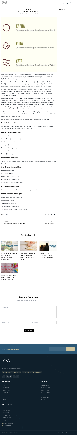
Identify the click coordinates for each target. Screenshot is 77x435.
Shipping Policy (7, 412)
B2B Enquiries (6, 400)
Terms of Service (7, 417)
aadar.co (8, 432)
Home (4, 385)
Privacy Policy (6, 415)
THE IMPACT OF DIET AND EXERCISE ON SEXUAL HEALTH (8, 278)
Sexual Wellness (45, 385)
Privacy (59, 432)
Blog (4, 397)
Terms (63, 432)
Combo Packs (6, 392)
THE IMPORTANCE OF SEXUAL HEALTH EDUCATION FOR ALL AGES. (27, 256)
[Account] (67, 3)
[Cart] (70, 3)
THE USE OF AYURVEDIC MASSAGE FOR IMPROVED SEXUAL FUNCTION (9, 256)
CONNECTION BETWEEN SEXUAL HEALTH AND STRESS (46, 255)
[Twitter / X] (14, 376)
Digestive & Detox (45, 390)
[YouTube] (10, 376)
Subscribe (70, 349)
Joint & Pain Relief (45, 397)
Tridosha (6, 214)
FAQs (4, 420)
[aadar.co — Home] (32, 3)
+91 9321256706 (7, 425)
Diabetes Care (44, 395)
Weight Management (46, 400)
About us (5, 395)
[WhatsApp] (17, 376)
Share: (47, 214)
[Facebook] (7, 376)
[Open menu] (73, 3)
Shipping (73, 432)
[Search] (63, 3)
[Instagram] (3, 376)
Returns (67, 432)
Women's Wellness (45, 392)
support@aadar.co (8, 423)
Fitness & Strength (45, 387)
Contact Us (6, 408)
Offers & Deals (6, 390)
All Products (6, 387)
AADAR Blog (28, 9)
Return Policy (6, 410)
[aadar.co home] (38, 361)
